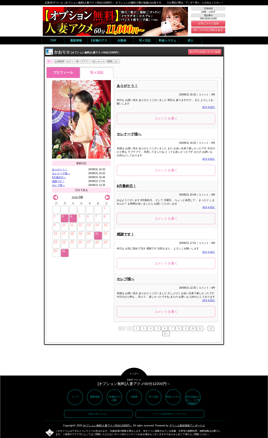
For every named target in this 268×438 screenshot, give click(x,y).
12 (211, 328)
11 (200, 328)
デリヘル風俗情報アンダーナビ (187, 425)
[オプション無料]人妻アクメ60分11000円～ (107, 425)
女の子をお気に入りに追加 (205, 51)
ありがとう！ (59, 169)
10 (192, 328)
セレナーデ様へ (61, 173)
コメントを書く (166, 118)
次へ (166, 333)
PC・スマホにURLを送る (208, 30)
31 (63, 251)
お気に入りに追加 (208, 23)
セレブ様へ (58, 185)
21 (97, 234)
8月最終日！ (59, 177)
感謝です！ (58, 181)
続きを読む (208, 107)
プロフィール (63, 72)
